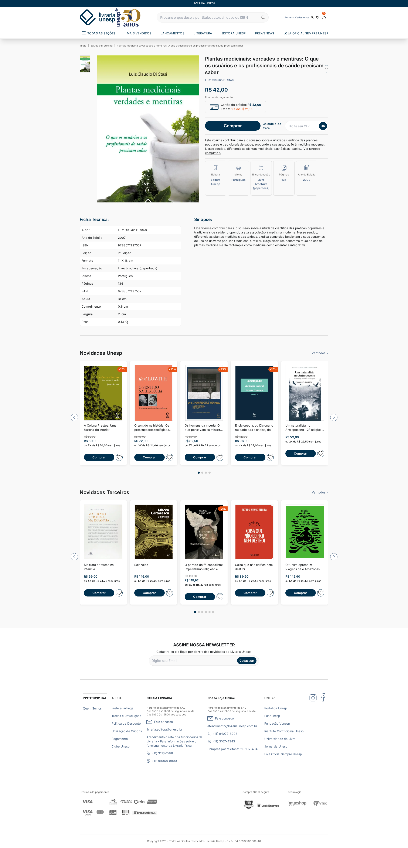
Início (83, 45)
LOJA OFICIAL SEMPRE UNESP (305, 33)
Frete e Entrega (122, 708)
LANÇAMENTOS (172, 33)
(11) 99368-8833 (164, 761)
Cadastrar (246, 660)
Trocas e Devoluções (126, 716)
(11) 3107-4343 (224, 741)
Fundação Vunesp (277, 723)
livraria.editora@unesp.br (164, 729)
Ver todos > (320, 353)
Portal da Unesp (275, 708)
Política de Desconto (126, 723)
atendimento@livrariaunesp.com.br (232, 726)
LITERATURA (203, 33)
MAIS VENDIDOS (139, 33)
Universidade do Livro (279, 739)
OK (323, 126)
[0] (324, 17)
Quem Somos (92, 708)
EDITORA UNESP (233, 33)
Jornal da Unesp (276, 746)
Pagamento (120, 739)
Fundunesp (272, 716)
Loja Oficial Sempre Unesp (283, 754)
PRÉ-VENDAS (264, 33)
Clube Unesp (121, 746)
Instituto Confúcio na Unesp (284, 731)
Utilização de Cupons (127, 731)
